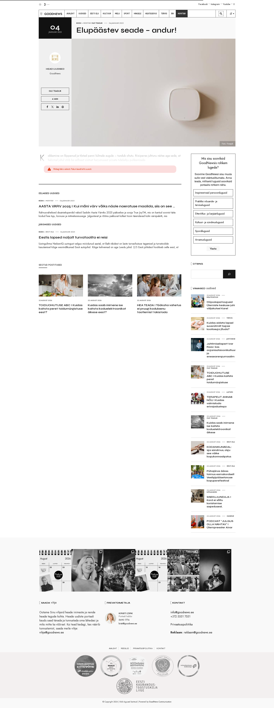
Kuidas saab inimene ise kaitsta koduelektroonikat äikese (220, 427)
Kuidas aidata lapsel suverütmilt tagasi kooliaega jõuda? (220, 326)
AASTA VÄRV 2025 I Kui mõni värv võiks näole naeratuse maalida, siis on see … (107, 206)
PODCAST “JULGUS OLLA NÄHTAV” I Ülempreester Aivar (220, 524)
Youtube (226, 4)
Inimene (230, 516)
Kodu (78, 23)
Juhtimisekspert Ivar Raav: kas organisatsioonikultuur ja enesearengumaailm (221, 350)
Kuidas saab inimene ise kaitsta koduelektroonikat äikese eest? (107, 308)
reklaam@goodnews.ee (198, 632)
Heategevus (212, 297)
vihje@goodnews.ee (51, 632)
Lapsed (229, 392)
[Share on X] (52, 106)
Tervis (229, 318)
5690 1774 (124, 620)
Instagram (215, 4)
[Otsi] (229, 274)
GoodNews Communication (160, 701)
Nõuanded (212, 492)
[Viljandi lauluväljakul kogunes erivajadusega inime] (183, 570)
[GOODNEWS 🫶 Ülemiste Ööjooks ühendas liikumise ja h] (119, 570)
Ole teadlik (97, 23)
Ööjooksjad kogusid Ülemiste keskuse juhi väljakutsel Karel (221, 305)
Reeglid (125, 648)
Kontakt (161, 648)
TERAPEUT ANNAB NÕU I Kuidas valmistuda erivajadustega (219, 401)
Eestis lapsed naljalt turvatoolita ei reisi (73, 237)
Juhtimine (230, 339)
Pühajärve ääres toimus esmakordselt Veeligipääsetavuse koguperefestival (220, 475)
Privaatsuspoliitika (182, 624)
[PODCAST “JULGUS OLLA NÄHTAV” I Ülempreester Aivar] (55, 570)
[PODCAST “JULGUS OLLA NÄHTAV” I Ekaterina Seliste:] (151, 570)
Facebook (203, 4)
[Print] (62, 106)
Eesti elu (50, 232)
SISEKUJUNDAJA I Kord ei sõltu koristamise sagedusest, (219, 501)
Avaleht (113, 648)
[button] (41, 13)
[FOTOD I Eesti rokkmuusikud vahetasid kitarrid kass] (215, 570)
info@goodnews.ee (182, 612)
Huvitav (87, 23)
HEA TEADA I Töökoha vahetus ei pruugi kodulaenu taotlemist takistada (159, 308)
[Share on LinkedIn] (57, 106)
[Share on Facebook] (47, 106)
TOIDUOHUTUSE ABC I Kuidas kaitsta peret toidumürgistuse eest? (61, 308)
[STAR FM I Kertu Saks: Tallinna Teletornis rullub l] (87, 570)
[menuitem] (70, 13)
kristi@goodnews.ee (128, 623)
